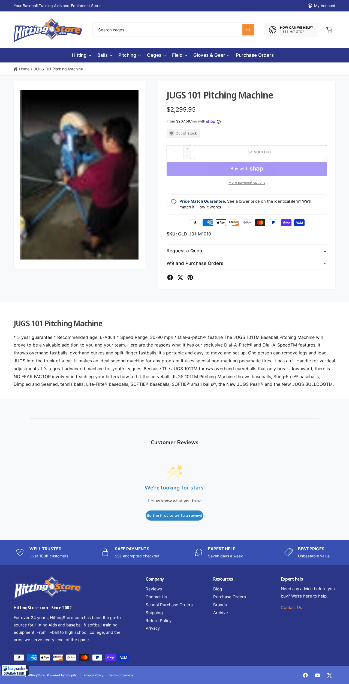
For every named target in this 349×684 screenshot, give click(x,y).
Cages (154, 55)
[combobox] (174, 30)
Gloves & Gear (209, 55)
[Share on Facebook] (170, 277)
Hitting (79, 55)
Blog (217, 589)
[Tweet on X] (180, 277)
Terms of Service (121, 675)
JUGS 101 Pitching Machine (58, 69)
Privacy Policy (93, 675)
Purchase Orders (229, 596)
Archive (220, 612)
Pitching (127, 55)
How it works (209, 207)
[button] (15, 670)
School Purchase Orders (169, 604)
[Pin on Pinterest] (190, 277)
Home (24, 69)
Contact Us (156, 596)
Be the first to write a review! (174, 515)
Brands (220, 604)
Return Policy (159, 620)
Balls (102, 55)
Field (177, 55)
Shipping (154, 612)
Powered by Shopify (61, 675)
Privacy (153, 628)
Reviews (154, 589)
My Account (324, 5)
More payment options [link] (246, 182)
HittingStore (36, 675)
